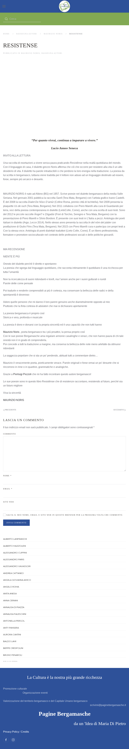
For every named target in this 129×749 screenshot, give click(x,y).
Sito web (8, 502)
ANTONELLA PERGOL (14, 621)
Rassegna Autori (26, 34)
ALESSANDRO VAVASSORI (17, 566)
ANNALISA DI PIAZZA (13, 607)
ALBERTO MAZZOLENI (14, 546)
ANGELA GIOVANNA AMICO (17, 580)
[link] (11, 332)
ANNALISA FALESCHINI (14, 614)
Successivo (118, 410)
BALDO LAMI (9, 641)
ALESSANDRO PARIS (13, 559)
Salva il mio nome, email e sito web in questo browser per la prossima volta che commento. (64, 515)
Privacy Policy (11, 731)
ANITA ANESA (10, 593)
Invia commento (16, 523)
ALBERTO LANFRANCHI (15, 539)
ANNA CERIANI (10, 600)
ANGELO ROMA (11, 586)
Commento (9, 434)
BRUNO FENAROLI (12, 655)
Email (7, 489)
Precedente (10, 410)
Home (6, 34)
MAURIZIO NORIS (53, 34)
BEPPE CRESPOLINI (13, 648)
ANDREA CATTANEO (13, 573)
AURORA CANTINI (12, 634)
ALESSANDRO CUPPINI (15, 552)
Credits (25, 731)
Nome (7, 476)
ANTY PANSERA (11, 627)
